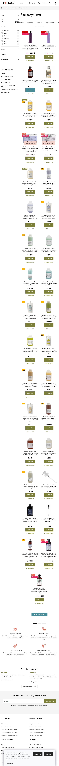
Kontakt (3, 73)
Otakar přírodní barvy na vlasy (37, 729)
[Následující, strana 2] (39, 622)
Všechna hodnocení (29, 686)
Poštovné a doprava (7, 76)
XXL (11, 41)
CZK (44, 3)
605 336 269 (36, 744)
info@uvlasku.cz (37, 747)
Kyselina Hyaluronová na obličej (37, 732)
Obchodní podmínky (6, 79)
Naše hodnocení (5, 82)
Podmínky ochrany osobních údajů (9, 732)
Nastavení (10, 763)
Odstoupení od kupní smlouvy (9, 89)
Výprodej (11, 38)
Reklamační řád (5, 92)
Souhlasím (48, 754)
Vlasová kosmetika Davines (36, 726)
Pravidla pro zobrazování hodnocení (9, 735)
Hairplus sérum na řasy (35, 724)
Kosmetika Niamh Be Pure (36, 735)
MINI (11, 44)
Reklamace (3, 744)
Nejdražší (39, 22)
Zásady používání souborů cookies (9, 729)
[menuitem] (22, 3)
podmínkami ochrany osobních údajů (37, 705)
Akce (11, 33)
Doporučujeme (19, 22)
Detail (30, 90)
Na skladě (11, 30)
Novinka (11, 36)
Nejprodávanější (50, 22)
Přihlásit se (50, 701)
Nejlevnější (30, 22)
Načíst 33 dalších (39, 614)
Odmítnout (38, 754)
